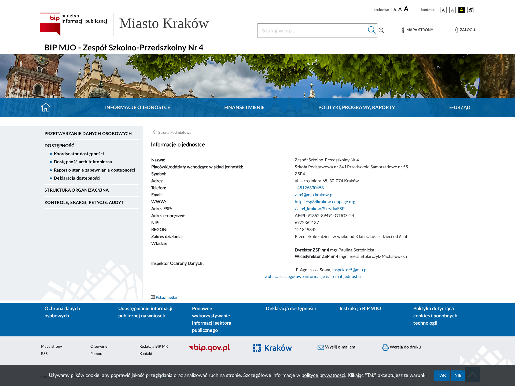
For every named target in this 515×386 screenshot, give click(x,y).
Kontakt (145, 354)
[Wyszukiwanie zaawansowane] (381, 30)
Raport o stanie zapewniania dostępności (94, 170)
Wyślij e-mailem (339, 347)
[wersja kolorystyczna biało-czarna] (452, 10)
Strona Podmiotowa (174, 133)
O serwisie (98, 346)
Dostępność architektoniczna (83, 162)
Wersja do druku (405, 347)
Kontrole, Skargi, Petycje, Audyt (84, 203)
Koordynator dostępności (79, 154)
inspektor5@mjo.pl (349, 270)
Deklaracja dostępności (77, 178)
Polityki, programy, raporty (356, 107)
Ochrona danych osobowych (62, 312)
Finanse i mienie (244, 107)
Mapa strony (51, 346)
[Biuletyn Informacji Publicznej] (216, 351)
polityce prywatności (323, 375)
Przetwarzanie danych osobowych (88, 134)
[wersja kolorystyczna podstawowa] (443, 10)
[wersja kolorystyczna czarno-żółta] (462, 10)
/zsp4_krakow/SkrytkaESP (320, 209)
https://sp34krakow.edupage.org (325, 202)
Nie (457, 375)
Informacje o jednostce (137, 107)
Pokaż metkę (166, 297)
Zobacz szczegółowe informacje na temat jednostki (313, 276)
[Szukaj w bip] (371, 30)
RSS (44, 354)
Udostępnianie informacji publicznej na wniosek (145, 312)
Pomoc (96, 354)
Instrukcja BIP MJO (360, 308)
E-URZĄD (459, 107)
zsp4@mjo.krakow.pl (314, 195)
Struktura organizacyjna (77, 190)
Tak (442, 375)
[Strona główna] (48, 108)
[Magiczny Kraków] (280, 351)
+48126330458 (309, 188)
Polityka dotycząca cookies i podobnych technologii (435, 316)
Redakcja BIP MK (153, 346)
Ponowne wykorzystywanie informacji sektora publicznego (211, 319)
